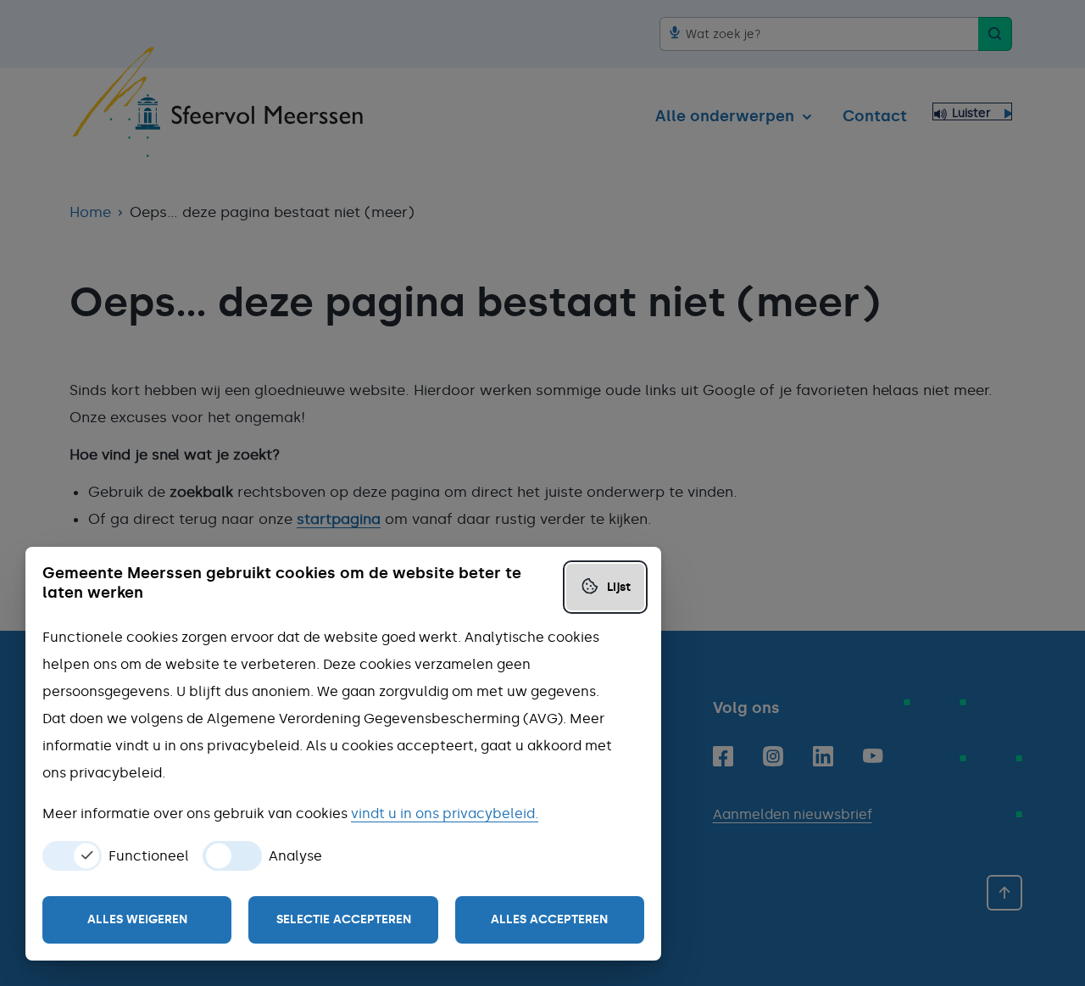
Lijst (619, 587)
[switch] (72, 856)
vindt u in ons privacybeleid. (444, 813)
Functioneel (148, 856)
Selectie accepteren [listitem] (343, 919)
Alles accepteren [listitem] (549, 919)
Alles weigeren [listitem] (137, 919)
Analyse (295, 856)
